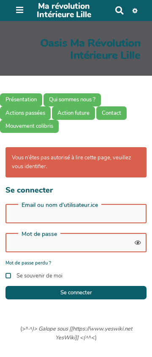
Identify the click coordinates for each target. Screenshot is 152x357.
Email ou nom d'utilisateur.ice (60, 205)
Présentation (21, 99)
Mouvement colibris (29, 126)
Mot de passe (39, 234)
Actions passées (25, 113)
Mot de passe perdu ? (28, 263)
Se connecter (76, 292)
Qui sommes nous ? (72, 99)
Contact (111, 113)
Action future (73, 113)
